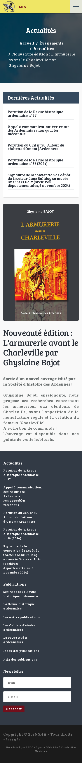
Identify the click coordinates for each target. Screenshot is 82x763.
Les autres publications (21, 617)
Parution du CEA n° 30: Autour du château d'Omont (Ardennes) (36, 147)
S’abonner (14, 709)
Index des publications (21, 651)
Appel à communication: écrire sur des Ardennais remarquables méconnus (38, 130)
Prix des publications (20, 659)
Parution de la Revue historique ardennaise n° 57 (35, 113)
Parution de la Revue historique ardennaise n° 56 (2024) (35, 161)
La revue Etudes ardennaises (15, 639)
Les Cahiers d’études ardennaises (19, 627)
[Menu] (76, 6)
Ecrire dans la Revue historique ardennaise (21, 594)
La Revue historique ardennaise (19, 606)
